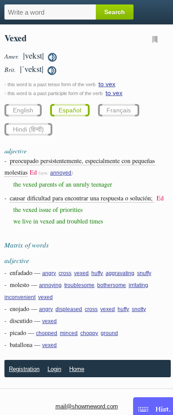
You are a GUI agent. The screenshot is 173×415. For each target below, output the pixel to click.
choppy (89, 333)
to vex (106, 84)
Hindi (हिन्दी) (28, 129)
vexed (81, 273)
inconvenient (19, 297)
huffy (97, 273)
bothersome (111, 285)
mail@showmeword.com (86, 406)
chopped (46, 333)
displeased (68, 309)
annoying (50, 285)
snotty (139, 309)
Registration (24, 369)
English (23, 110)
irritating (138, 285)
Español (70, 110)
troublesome (79, 285)
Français (118, 110)
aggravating (120, 273)
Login (54, 369)
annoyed (60, 173)
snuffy (144, 273)
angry (49, 273)
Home (76, 369)
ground (109, 333)
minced (69, 333)
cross (65, 273)
